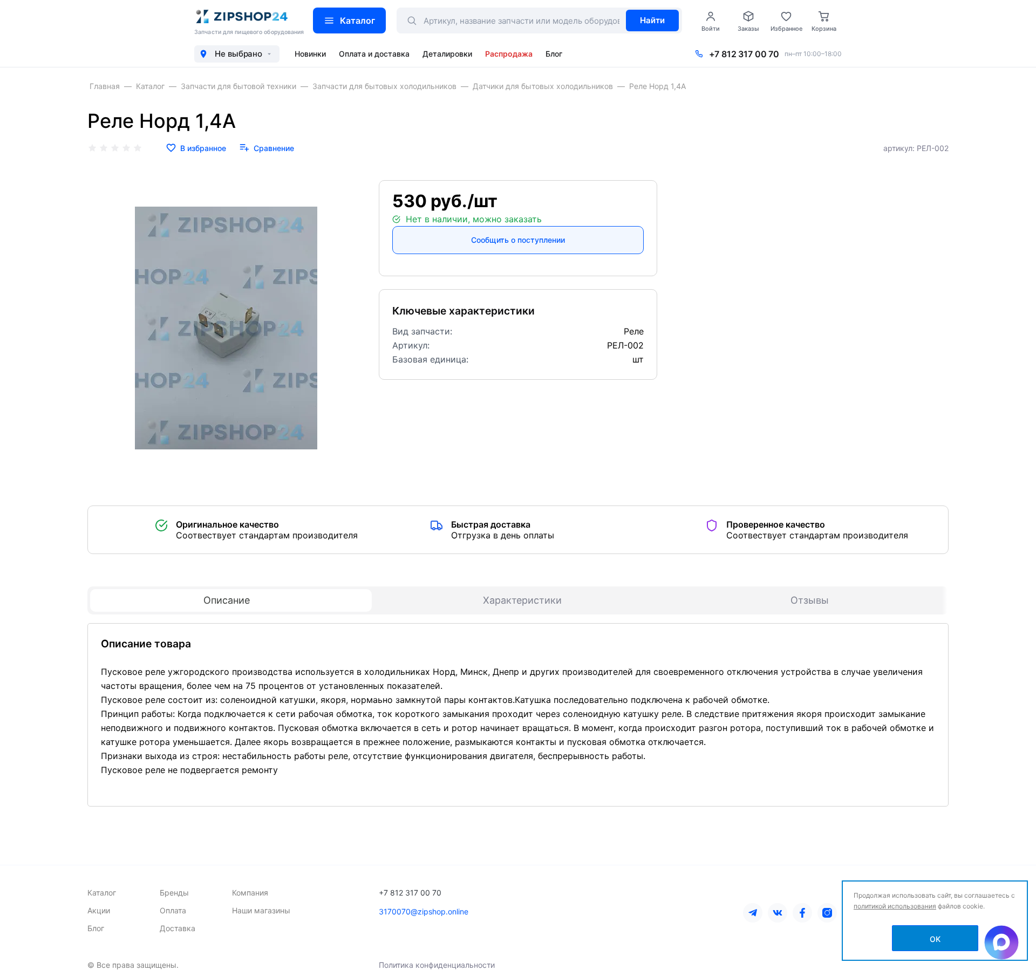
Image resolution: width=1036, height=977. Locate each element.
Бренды (174, 892)
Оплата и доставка (374, 53)
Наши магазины (261, 910)
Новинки (310, 53)
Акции (98, 910)
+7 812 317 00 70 (744, 54)
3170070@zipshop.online (423, 911)
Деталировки (447, 53)
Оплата (173, 910)
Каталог (357, 20)
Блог (554, 53)
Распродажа (509, 53)
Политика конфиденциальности (437, 964)
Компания (250, 892)
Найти (652, 20)
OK (935, 939)
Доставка (177, 928)
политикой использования (895, 906)
